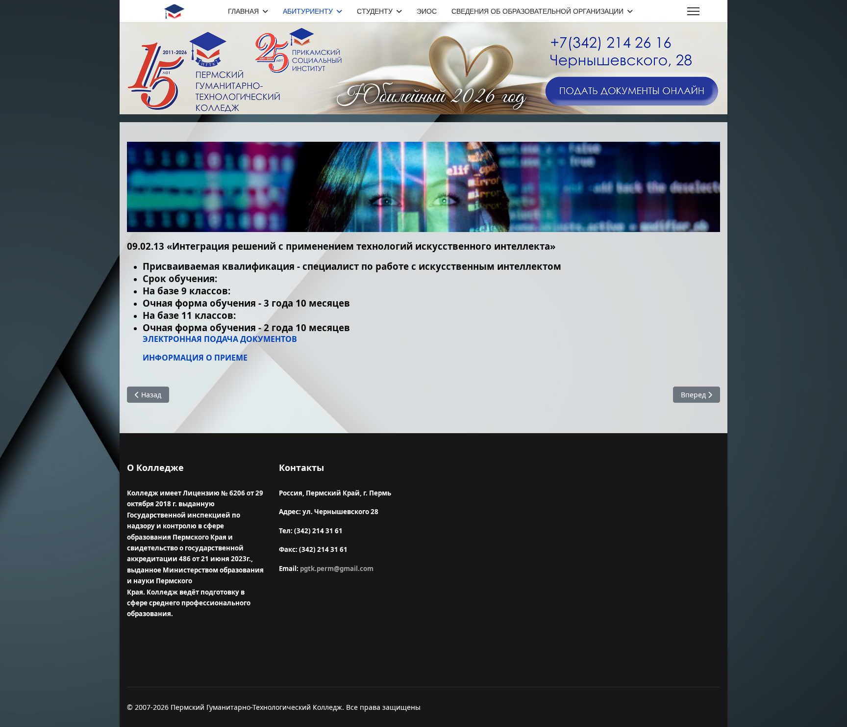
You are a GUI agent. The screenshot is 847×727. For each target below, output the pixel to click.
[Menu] (693, 11)
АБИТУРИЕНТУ (308, 11)
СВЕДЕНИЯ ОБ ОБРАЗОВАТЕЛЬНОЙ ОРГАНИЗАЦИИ (537, 11)
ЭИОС (427, 11)
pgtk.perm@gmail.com (337, 568)
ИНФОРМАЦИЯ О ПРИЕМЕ (195, 357)
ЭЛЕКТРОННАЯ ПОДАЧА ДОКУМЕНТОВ (220, 339)
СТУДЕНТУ (375, 11)
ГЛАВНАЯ (243, 11)
